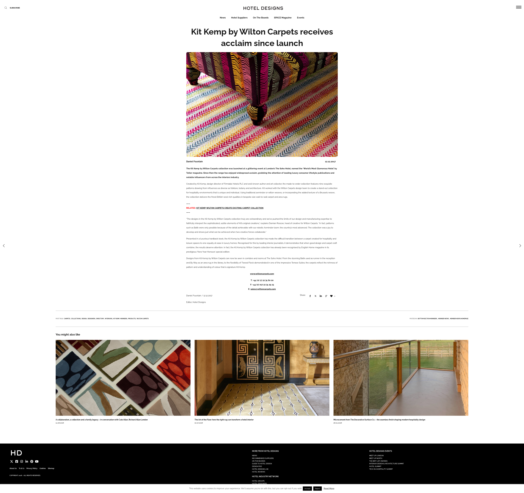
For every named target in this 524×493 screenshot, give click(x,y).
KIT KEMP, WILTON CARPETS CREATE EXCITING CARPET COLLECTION (229, 208)
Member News (443, 318)
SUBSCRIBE (15, 8)
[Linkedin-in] (27, 461)
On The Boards (261, 17)
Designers (91, 318)
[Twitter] (12, 461)
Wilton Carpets (143, 318)
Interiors (108, 318)
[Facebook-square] (17, 461)
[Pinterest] (32, 461)
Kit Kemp (116, 318)
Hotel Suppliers (239, 17)
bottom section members (427, 318)
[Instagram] (22, 461)
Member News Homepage (459, 318)
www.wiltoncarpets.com (262, 274)
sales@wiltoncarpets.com (263, 289)
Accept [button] (307, 489)
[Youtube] (37, 461)
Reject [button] (317, 489)
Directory (100, 318)
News (223, 17)
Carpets (67, 318)
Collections (76, 318)
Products (132, 318)
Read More (329, 488)
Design (84, 318)
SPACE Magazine (283, 17)
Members (123, 318)
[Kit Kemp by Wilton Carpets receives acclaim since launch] (310, 296)
